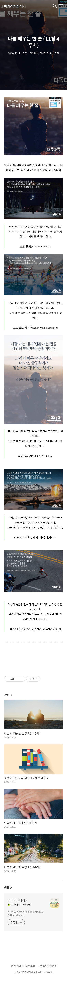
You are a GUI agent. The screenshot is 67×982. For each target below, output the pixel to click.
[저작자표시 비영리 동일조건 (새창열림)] (44, 678)
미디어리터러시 (15, 6)
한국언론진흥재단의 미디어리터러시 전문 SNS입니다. (25, 913)
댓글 (8, 887)
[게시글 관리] (21, 678)
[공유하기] (17, 678)
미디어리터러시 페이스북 (22, 966)
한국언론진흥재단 (48, 966)
